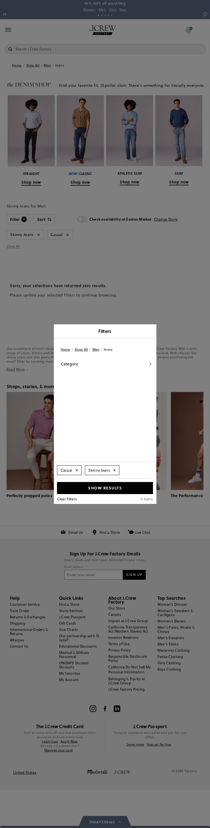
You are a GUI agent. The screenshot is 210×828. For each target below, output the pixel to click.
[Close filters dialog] (150, 331)
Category (69, 364)
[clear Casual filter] (76, 470)
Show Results (105, 488)
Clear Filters (67, 499)
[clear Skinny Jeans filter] (114, 470)
